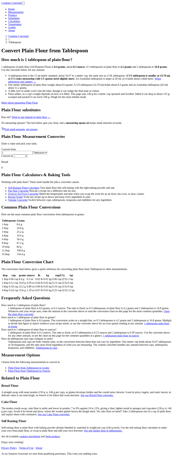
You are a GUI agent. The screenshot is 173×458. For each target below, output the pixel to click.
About (11, 30)
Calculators (14, 21)
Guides (12, 27)
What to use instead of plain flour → (31, 117)
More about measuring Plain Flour (19, 102)
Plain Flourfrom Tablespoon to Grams (28, 367)
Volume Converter (18, 200)
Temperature (14, 24)
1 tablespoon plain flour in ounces (121, 335)
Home (11, 9)
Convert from (8, 149)
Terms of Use (26, 447)
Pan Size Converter (18, 190)
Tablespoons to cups (46, 347)
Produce (12, 15)
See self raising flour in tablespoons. (103, 430)
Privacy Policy (9, 447)
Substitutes (14, 18)
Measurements (15, 12)
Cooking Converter (11, 3)
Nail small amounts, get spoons (21, 129)
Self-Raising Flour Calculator (23, 187)
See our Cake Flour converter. (54, 414)
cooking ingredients (29, 436)
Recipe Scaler (15, 196)
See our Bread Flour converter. (97, 395)
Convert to (7, 155)
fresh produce (52, 436)
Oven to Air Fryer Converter (23, 193)
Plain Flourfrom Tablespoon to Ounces (29, 370)
